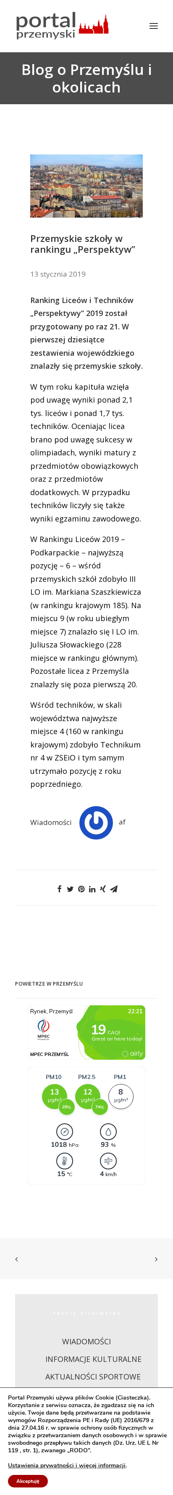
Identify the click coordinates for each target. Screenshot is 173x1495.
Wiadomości (51, 822)
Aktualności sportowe (93, 1377)
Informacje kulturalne (93, 1359)
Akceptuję (27, 1481)
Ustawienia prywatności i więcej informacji (67, 1465)
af (122, 822)
